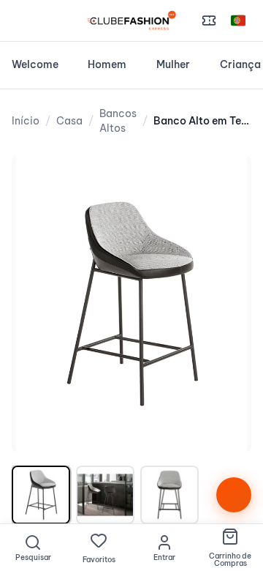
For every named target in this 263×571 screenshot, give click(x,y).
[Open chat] (233, 494)
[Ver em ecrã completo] (225, 180)
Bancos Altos (118, 121)
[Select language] (238, 20)
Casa (69, 120)
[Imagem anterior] (38, 303)
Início (25, 120)
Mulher (173, 64)
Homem (107, 64)
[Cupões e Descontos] (209, 20)
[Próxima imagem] (225, 303)
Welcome (35, 64)
